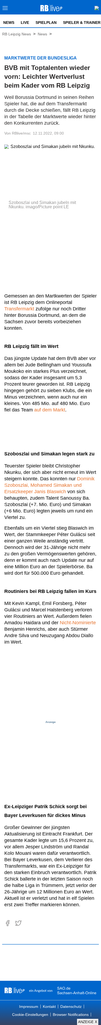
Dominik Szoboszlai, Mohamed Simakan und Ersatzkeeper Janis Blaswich (49, 485)
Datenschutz (71, 1006)
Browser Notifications (71, 1014)
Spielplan (46, 22)
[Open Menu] (5, 9)
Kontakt (49, 1006)
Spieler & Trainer (81, 22)
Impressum (28, 1006)
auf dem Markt (49, 410)
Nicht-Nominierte (78, 622)
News (8, 22)
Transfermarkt (19, 308)
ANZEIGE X (87, 1022)
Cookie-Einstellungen (30, 1014)
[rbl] (15, 990)
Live (25, 22)
